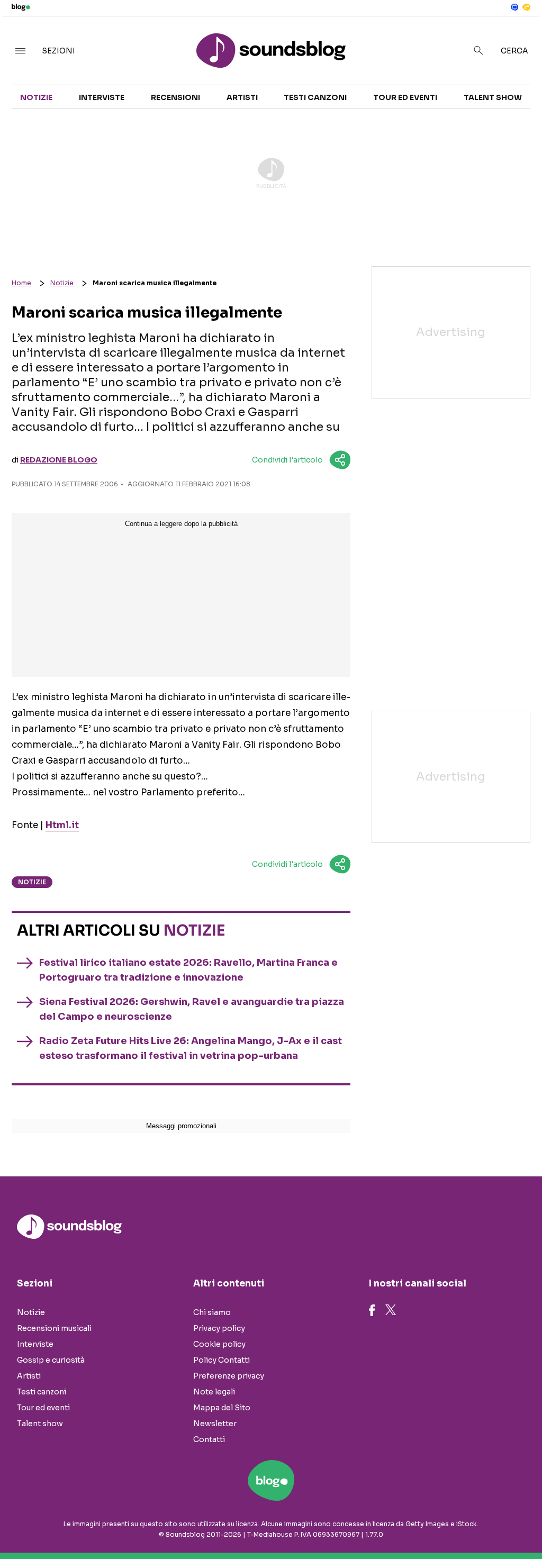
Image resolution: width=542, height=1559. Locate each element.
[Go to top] (461, 1524)
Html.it (62, 825)
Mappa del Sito (221, 1407)
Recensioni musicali (54, 1328)
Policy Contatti (221, 1360)
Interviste (101, 97)
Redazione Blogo (58, 460)
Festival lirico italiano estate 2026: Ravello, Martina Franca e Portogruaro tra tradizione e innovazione (188, 970)
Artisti (242, 97)
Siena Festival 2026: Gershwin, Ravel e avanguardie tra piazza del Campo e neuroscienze (191, 1009)
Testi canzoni (315, 97)
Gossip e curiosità (51, 1360)
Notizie (36, 97)
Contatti (209, 1439)
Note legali (214, 1392)
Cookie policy (219, 1344)
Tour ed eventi (405, 97)
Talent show (493, 97)
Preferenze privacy (228, 1376)
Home (21, 283)
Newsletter (215, 1423)
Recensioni (175, 97)
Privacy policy (219, 1328)
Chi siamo (212, 1312)
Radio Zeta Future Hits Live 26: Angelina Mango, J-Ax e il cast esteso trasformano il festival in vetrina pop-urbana (190, 1048)
